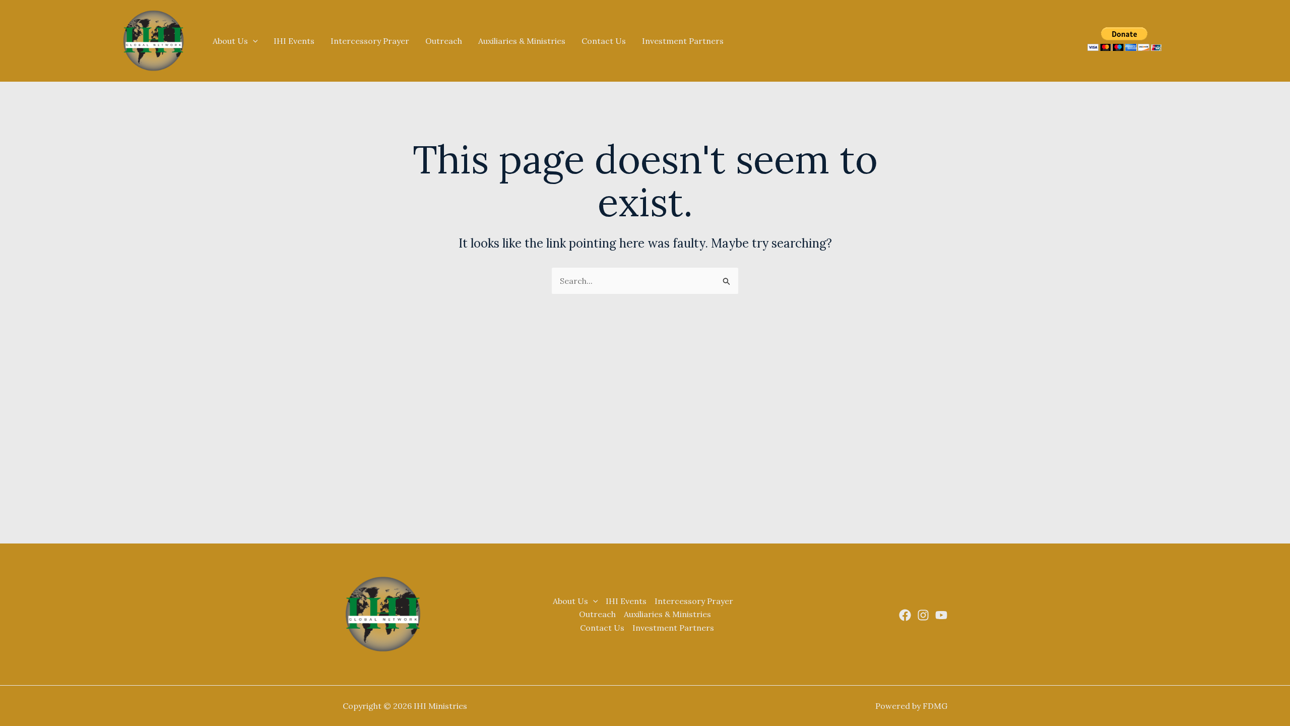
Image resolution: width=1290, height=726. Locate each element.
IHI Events (294, 41)
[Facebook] (905, 615)
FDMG (935, 706)
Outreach (443, 41)
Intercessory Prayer (370, 41)
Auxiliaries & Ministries (521, 41)
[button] (253, 41)
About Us (230, 41)
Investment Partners (683, 41)
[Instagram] (923, 615)
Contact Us (604, 41)
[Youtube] (941, 615)
